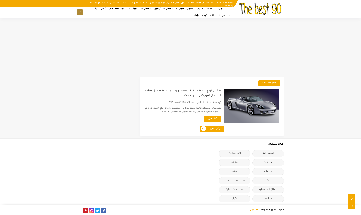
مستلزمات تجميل (163, 9)
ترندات (196, 15)
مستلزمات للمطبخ (119, 9)
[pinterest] (85, 210)
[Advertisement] (180, 47)
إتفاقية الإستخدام (118, 3)
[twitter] (97, 210)
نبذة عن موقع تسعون (97, 3)
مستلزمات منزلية (142, 9)
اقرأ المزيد (212, 118)
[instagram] (91, 210)
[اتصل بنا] (79, 210)
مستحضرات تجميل (234, 180)
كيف (204, 15)
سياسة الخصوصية (139, 3)
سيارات (180, 9)
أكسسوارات (223, 9)
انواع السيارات (194, 102)
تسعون (254, 210)
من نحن (185, 3)
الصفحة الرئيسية (225, 3)
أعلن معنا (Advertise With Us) (164, 3)
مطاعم (226, 15)
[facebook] (103, 210)
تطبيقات (215, 15)
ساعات (210, 9)
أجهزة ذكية (100, 9)
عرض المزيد (215, 128)
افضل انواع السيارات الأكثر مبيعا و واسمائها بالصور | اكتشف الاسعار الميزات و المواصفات (182, 93)
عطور (190, 9)
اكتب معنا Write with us (202, 3)
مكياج (199, 9)
